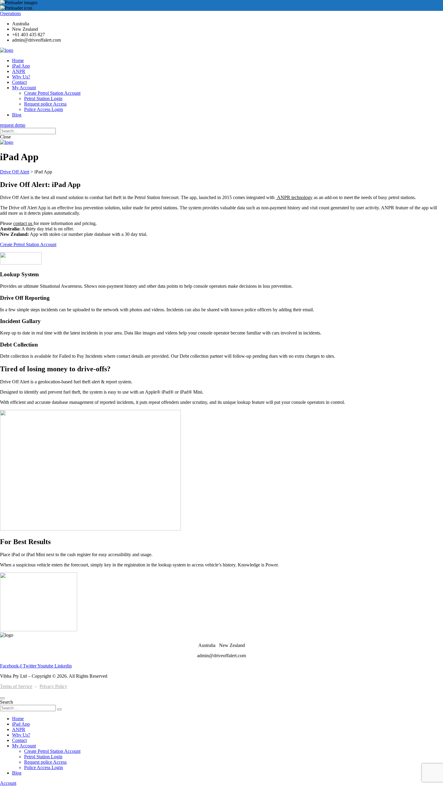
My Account (24, 87)
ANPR (18, 71)
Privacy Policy (53, 686)
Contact (19, 82)
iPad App (21, 65)
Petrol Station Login (43, 98)
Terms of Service (16, 686)
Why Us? (21, 76)
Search (6, 702)
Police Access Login (43, 109)
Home (18, 60)
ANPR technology (294, 197)
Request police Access (45, 103)
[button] (12, 125)
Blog (16, 114)
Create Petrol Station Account (52, 93)
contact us (23, 223)
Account (8, 783)
